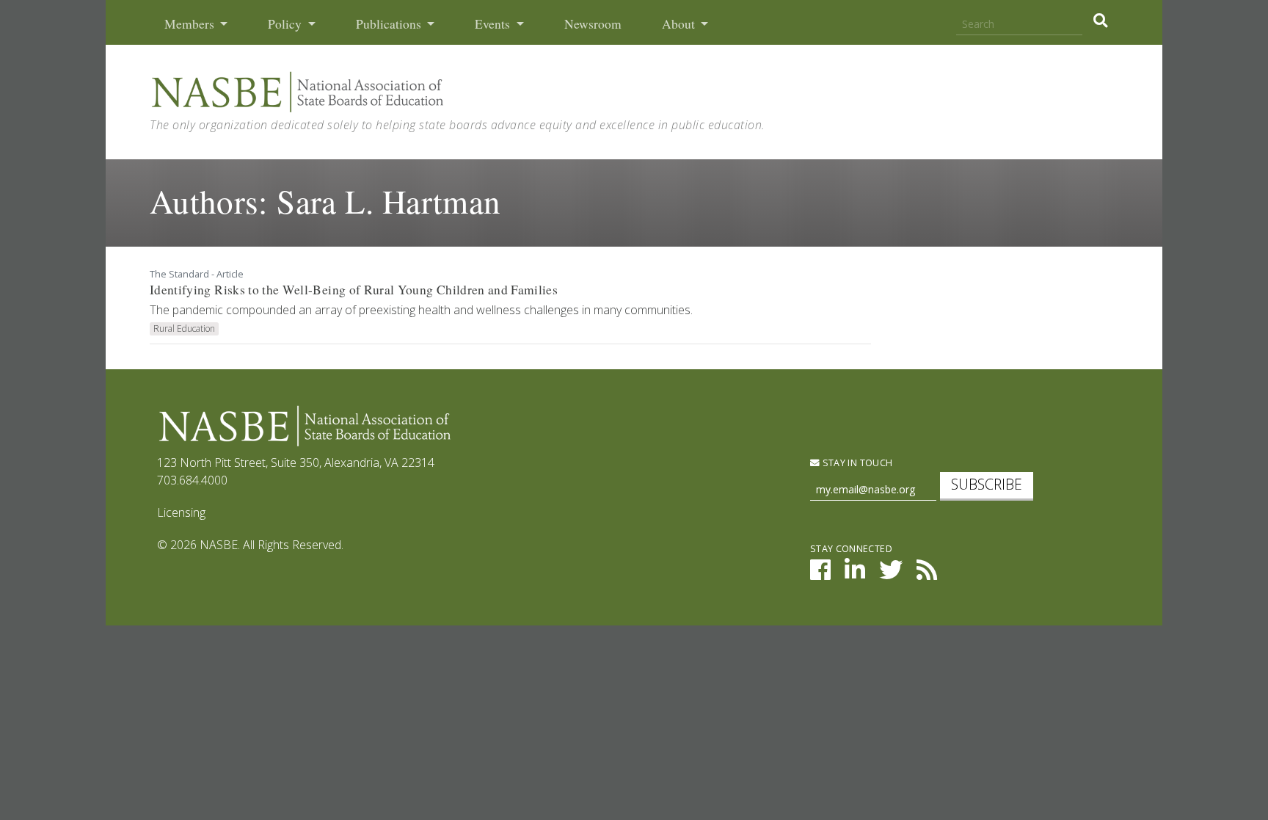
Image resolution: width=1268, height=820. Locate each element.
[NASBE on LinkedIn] (855, 574)
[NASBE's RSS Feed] (927, 574)
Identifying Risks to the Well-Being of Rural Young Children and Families (354, 289)
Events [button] (494, 23)
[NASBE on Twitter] (891, 574)
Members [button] (190, 23)
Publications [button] (390, 23)
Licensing (181, 512)
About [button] (680, 23)
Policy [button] (286, 23)
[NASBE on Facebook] (820, 574)
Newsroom (593, 23)
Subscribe (986, 484)
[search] (1100, 20)
